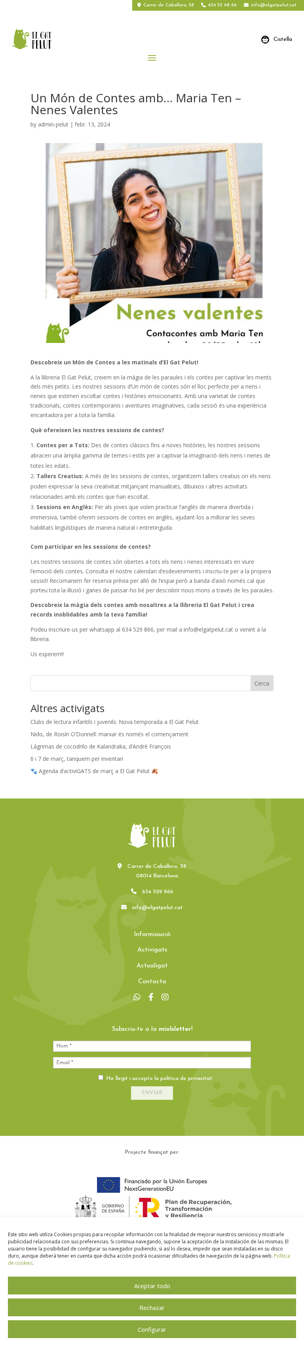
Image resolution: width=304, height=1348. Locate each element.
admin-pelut (53, 124)
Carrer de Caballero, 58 (168, 5)
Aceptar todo (152, 1286)
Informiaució (152, 934)
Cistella (283, 39)
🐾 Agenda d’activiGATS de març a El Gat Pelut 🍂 (94, 771)
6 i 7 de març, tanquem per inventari (76, 758)
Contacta (152, 981)
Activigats (152, 950)
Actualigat (152, 966)
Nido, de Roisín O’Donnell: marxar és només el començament (109, 734)
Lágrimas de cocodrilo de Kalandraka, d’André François (100, 746)
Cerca (262, 683)
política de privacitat (186, 1079)
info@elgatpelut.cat (273, 5)
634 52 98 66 (222, 5)
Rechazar (152, 1308)
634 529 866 (157, 892)
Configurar (152, 1329)
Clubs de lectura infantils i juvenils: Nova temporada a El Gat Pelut (114, 722)
